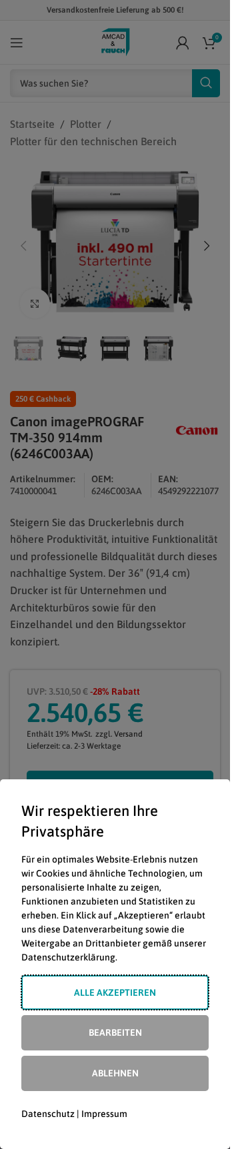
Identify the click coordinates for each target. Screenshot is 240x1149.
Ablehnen (115, 1073)
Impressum (104, 1113)
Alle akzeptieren (115, 992)
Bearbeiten (115, 1032)
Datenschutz (48, 1113)
